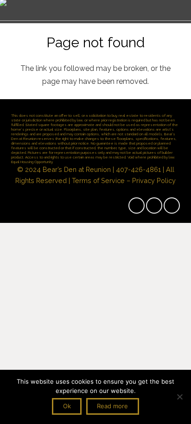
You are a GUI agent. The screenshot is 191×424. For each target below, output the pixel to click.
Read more (112, 406)
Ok (67, 406)
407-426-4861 (138, 169)
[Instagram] (154, 205)
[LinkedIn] (172, 205)
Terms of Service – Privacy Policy (124, 180)
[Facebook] (136, 205)
